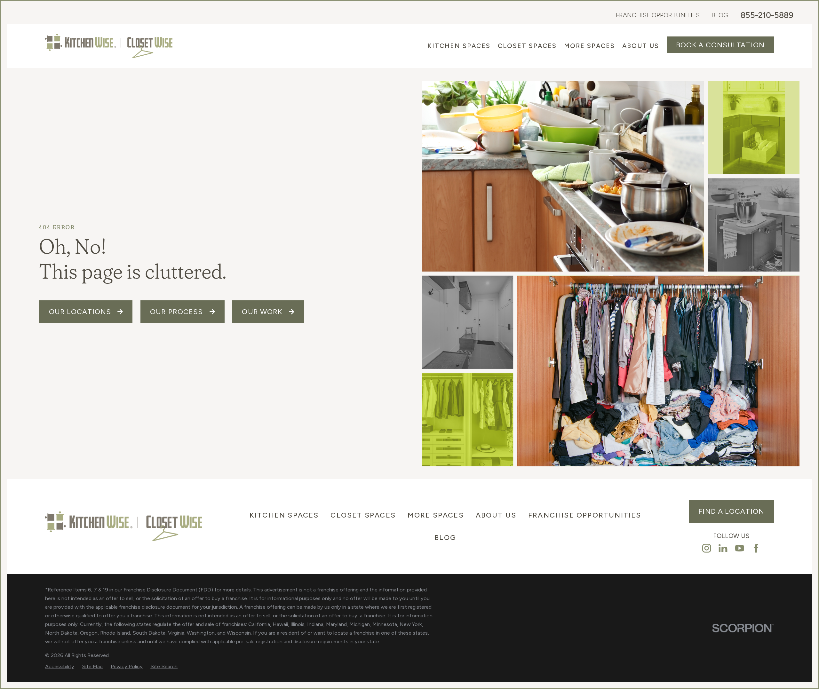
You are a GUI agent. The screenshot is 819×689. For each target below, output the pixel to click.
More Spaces (436, 515)
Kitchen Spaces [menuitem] (458, 46)
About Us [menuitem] (640, 46)
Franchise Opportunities (658, 15)
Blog (720, 15)
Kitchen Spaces (284, 515)
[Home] (108, 46)
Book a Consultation (720, 45)
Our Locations (80, 311)
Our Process (176, 311)
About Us (496, 515)
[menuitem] (59, 666)
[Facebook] (756, 548)
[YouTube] (739, 548)
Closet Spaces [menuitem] (527, 46)
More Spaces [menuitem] (589, 46)
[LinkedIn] (723, 548)
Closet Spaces (363, 515)
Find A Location (731, 511)
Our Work (262, 311)
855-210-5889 (767, 15)
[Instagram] (706, 548)
